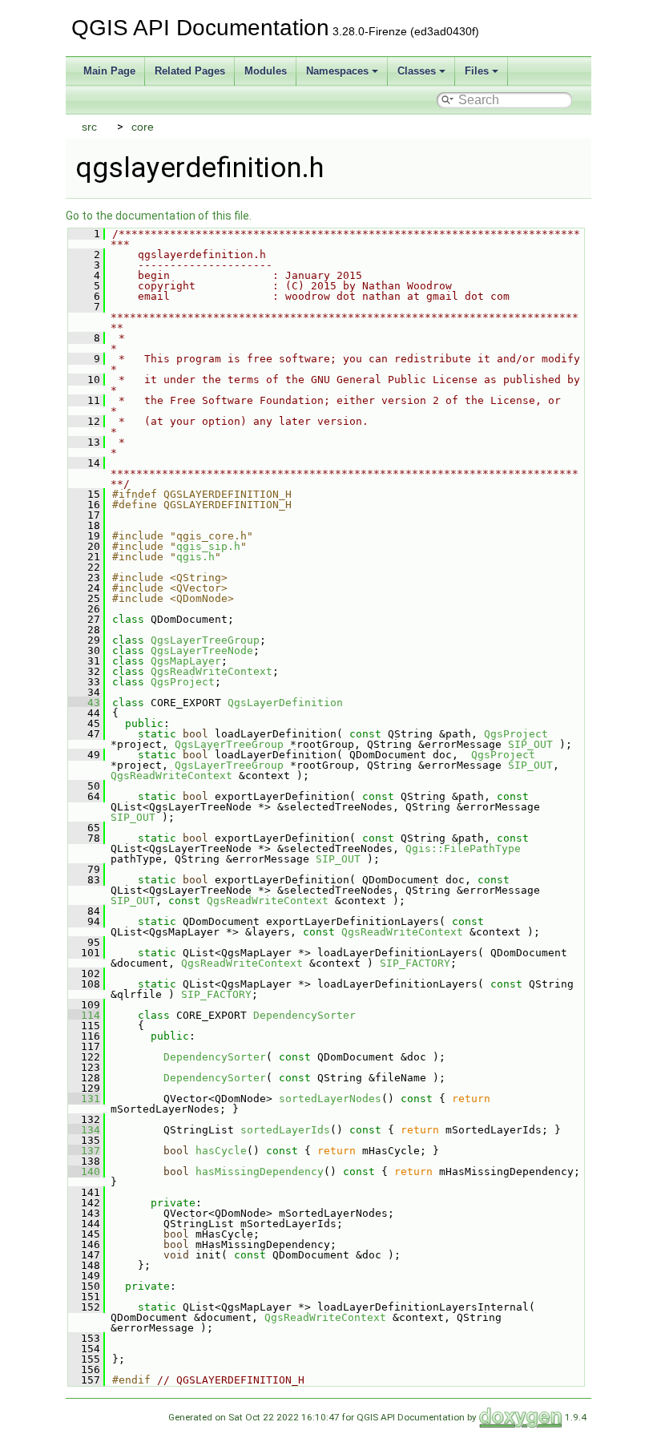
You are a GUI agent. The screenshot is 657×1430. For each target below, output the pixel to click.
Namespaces (337, 71)
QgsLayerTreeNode (202, 650)
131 (84, 1099)
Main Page (109, 71)
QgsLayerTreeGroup (205, 640)
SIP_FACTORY (415, 963)
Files (477, 71)
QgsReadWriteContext (211, 671)
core (142, 126)
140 (84, 1171)
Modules (265, 71)
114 (84, 1015)
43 (84, 703)
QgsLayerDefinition (285, 703)
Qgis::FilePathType (463, 848)
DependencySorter (304, 1015)
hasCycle (221, 1151)
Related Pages (190, 71)
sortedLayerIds (285, 1130)
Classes (416, 71)
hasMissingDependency (259, 1171)
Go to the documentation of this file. (159, 215)
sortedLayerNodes (330, 1099)
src (89, 126)
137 (84, 1151)
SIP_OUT (530, 744)
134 (84, 1130)
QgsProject (183, 682)
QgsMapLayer (186, 661)
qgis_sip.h (208, 546)
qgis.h (195, 557)
